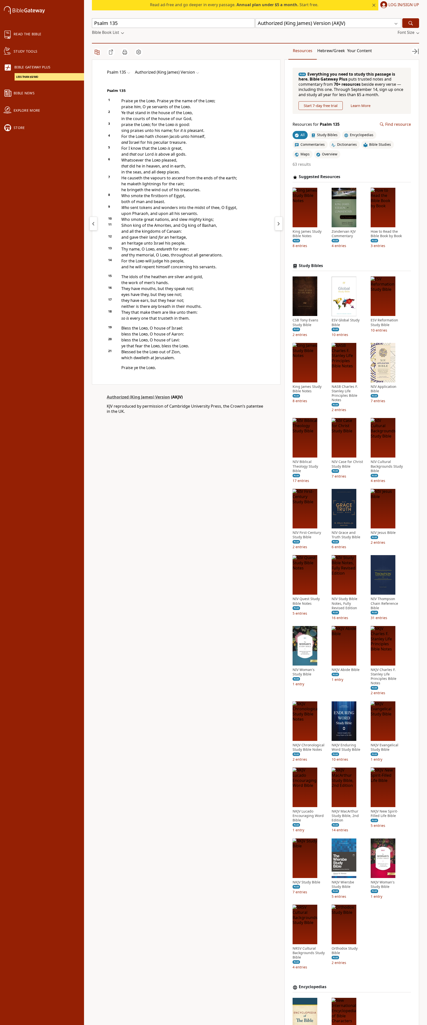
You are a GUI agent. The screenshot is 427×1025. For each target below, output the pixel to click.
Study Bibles (311, 265)
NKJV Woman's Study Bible (383, 884)
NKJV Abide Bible (346, 670)
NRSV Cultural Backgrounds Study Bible (309, 953)
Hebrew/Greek (331, 50)
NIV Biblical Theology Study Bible (305, 466)
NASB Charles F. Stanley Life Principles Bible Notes (345, 393)
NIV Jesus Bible (383, 533)
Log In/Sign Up (403, 4)
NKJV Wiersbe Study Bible (343, 884)
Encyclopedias (312, 987)
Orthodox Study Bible (345, 950)
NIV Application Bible (383, 388)
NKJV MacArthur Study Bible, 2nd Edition (345, 816)
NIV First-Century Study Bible (307, 535)
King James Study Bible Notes (307, 234)
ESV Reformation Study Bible (384, 322)
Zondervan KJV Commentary (344, 234)
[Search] (410, 23)
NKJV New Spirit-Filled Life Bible (384, 813)
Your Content (359, 50)
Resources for (316, 124)
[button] (398, 5)
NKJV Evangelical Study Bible (384, 747)
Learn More (360, 105)
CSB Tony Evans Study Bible (305, 322)
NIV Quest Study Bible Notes (306, 601)
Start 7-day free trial (321, 105)
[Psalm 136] (279, 223)
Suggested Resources (319, 177)
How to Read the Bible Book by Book (386, 234)
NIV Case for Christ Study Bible (347, 464)
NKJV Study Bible (306, 882)
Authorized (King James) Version (138, 397)
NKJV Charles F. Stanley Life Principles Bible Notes (383, 677)
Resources (302, 50)
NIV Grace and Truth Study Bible (346, 535)
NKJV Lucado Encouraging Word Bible (308, 816)
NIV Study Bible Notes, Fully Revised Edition (344, 603)
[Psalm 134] (93, 223)
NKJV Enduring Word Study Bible (346, 747)
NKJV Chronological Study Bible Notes (308, 747)
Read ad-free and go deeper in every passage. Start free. (234, 4)
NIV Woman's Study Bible (304, 672)
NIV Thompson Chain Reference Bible (384, 603)
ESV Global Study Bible (346, 322)
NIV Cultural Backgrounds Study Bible (387, 466)
